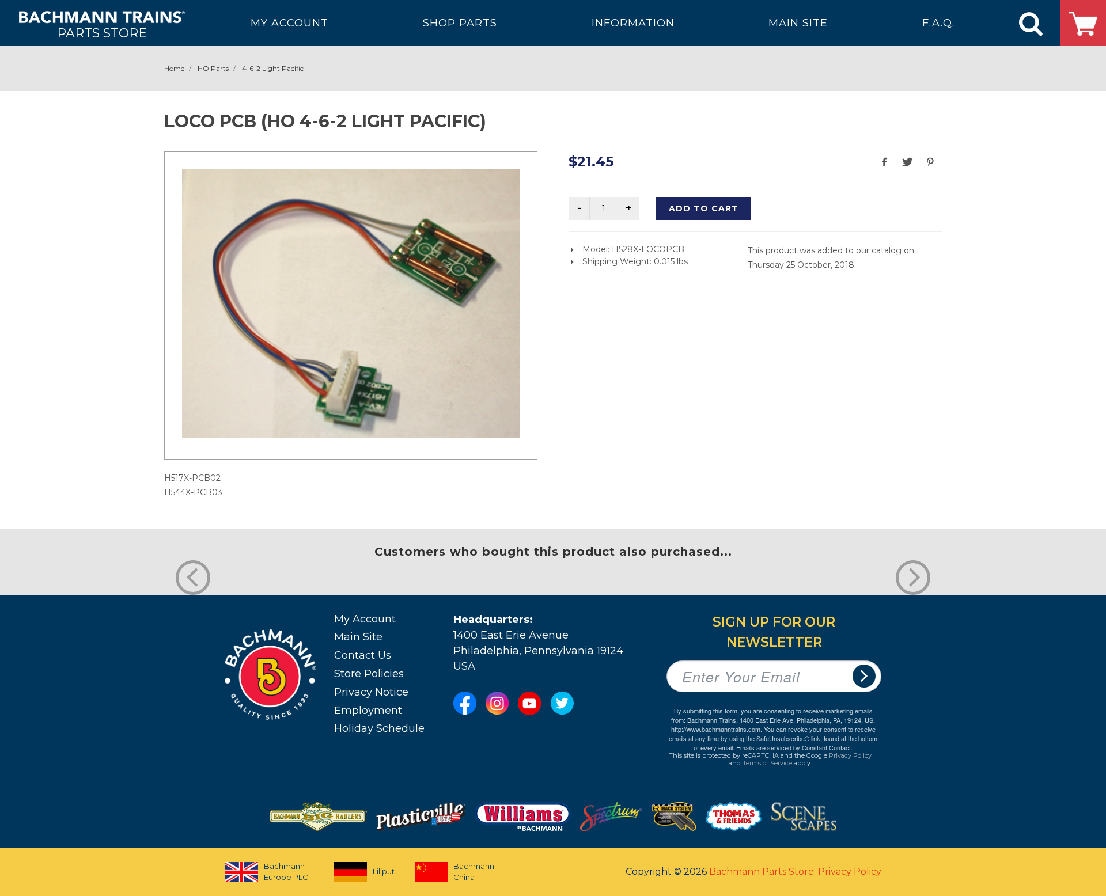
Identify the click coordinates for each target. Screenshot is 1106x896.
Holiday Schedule (379, 728)
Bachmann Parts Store (761, 871)
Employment (368, 710)
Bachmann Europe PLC (286, 871)
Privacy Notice (371, 692)
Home (174, 68)
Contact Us (362, 655)
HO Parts (213, 68)
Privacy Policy (850, 755)
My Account (365, 619)
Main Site (358, 637)
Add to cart (703, 208)
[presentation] (193, 577)
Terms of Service (767, 763)
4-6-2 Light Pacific (273, 68)
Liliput (384, 871)
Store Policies (369, 673)
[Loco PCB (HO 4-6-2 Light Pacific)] (351, 303)
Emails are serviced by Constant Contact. (794, 747)
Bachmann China (473, 871)
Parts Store (102, 32)
